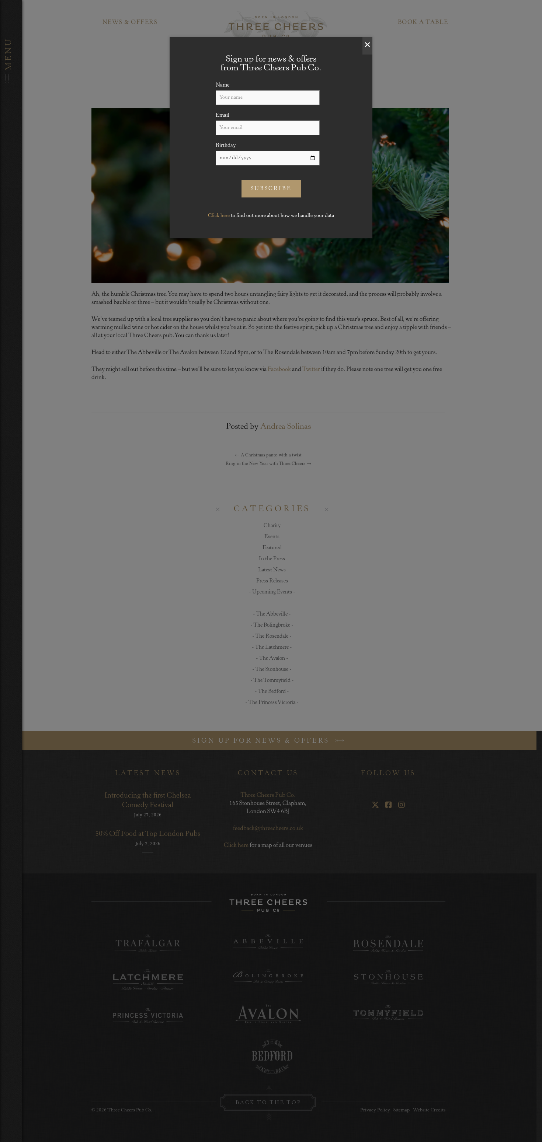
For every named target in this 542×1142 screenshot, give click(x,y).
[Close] (367, 46)
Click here (219, 215)
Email (222, 115)
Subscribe (271, 189)
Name (222, 85)
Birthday (226, 145)
